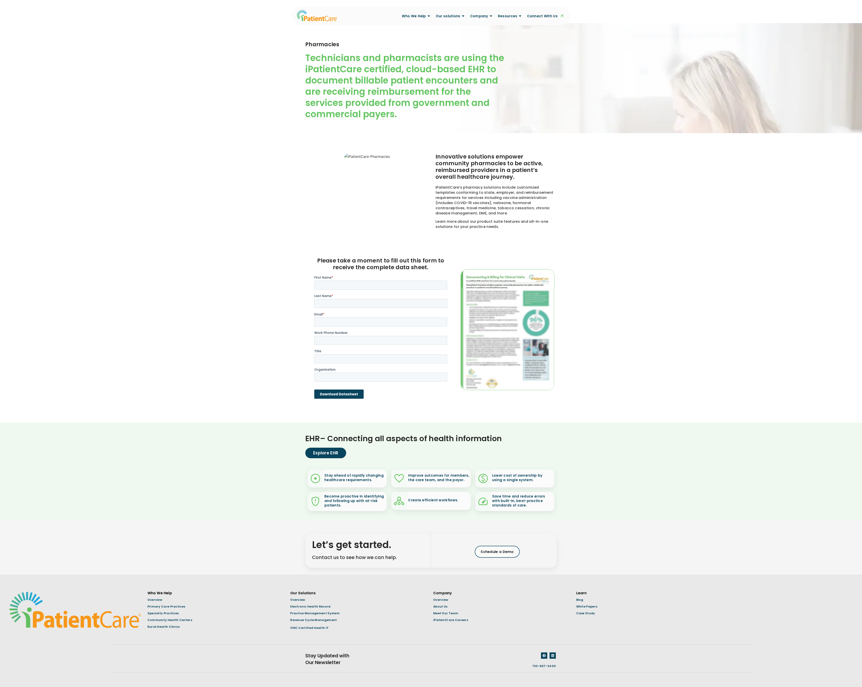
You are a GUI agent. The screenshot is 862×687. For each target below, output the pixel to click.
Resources (507, 16)
